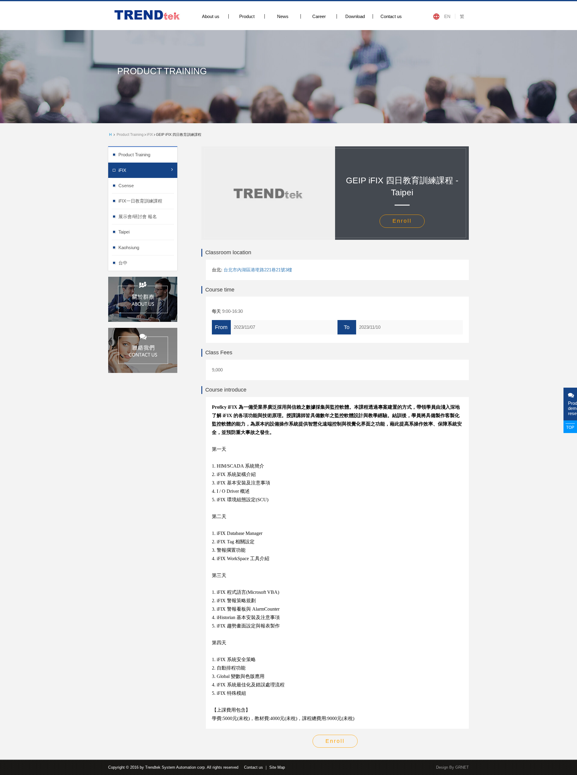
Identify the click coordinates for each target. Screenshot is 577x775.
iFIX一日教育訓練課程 (140, 200)
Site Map (277, 767)
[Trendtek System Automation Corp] (148, 14)
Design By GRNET (452, 767)
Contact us (391, 16)
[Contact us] (142, 349)
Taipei (124, 231)
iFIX (150, 135)
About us (210, 16)
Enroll (402, 221)
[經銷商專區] (142, 298)
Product (247, 16)
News (282, 16)
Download (355, 16)
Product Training (130, 135)
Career (319, 16)
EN (447, 16)
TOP (570, 427)
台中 (122, 262)
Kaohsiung (128, 247)
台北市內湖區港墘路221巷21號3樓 (258, 269)
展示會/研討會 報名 (137, 216)
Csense (126, 185)
